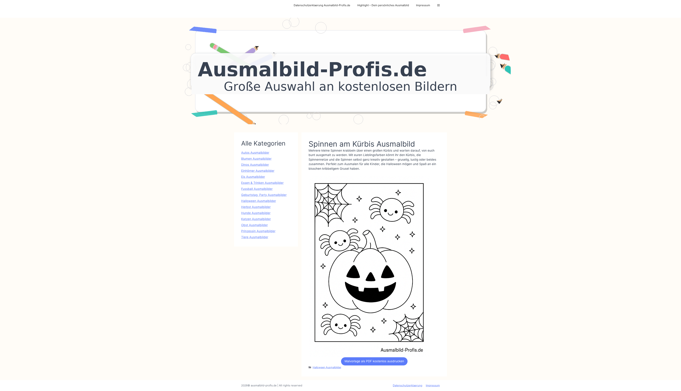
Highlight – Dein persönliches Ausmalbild (383, 5)
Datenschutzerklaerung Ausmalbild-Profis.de (322, 5)
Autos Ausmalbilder (255, 152)
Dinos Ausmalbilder (255, 164)
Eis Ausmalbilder (253, 177)
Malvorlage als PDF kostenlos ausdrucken (374, 361)
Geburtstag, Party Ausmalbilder (264, 195)
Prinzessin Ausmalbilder (258, 231)
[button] (438, 5)
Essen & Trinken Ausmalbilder (262, 183)
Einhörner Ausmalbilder (257, 171)
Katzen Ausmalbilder (256, 219)
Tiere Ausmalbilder (254, 237)
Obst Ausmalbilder (254, 225)
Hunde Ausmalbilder (255, 213)
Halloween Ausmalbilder (327, 367)
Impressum (423, 5)
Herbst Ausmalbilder (256, 207)
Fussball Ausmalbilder (257, 189)
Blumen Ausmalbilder (256, 158)
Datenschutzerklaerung (407, 385)
